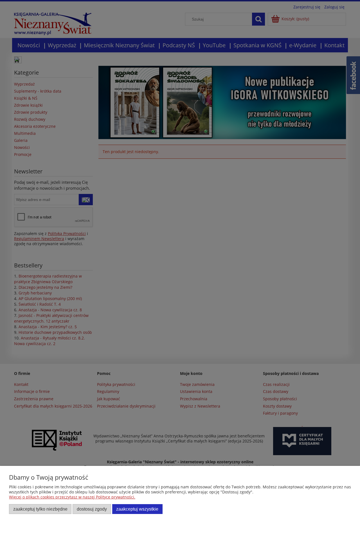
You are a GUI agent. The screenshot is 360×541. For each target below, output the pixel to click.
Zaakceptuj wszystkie (137, 508)
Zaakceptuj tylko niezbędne (40, 508)
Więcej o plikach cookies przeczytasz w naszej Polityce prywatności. (72, 497)
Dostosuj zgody (92, 508)
